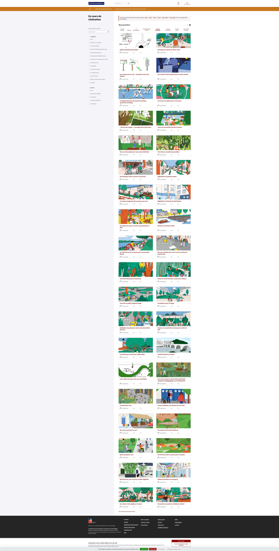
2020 (151, 17)
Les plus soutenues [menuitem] (157, 29)
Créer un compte (145, 522)
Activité (160, 522)
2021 (155, 17)
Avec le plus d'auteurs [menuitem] (186, 29)
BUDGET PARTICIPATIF (129, 527)
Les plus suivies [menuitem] (177, 29)
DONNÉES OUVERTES (163, 527)
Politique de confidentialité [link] (174, 549)
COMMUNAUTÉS (128, 530)
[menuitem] (98, 31)
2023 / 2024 (165, 17)
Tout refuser (153, 549)
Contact (177, 525)
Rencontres (161, 525)
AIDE (125, 532)
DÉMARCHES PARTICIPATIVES (103, 9)
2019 (146, 17)
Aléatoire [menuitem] (129, 30)
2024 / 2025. (173, 17)
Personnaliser (161, 549)
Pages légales (178, 522)
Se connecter (144, 525)
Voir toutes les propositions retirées (127, 511)
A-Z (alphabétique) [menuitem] (136, 29)
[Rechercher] (128, 3)
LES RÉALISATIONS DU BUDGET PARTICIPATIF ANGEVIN (130, 9)
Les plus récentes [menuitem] (122, 29)
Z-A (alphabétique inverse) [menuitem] (147, 29)
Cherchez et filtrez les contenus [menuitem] (94, 28)
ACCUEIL (126, 522)
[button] (92, 36)
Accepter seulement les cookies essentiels (181, 544)
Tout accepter (181, 541)
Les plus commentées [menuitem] (168, 29)
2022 (159, 17)
